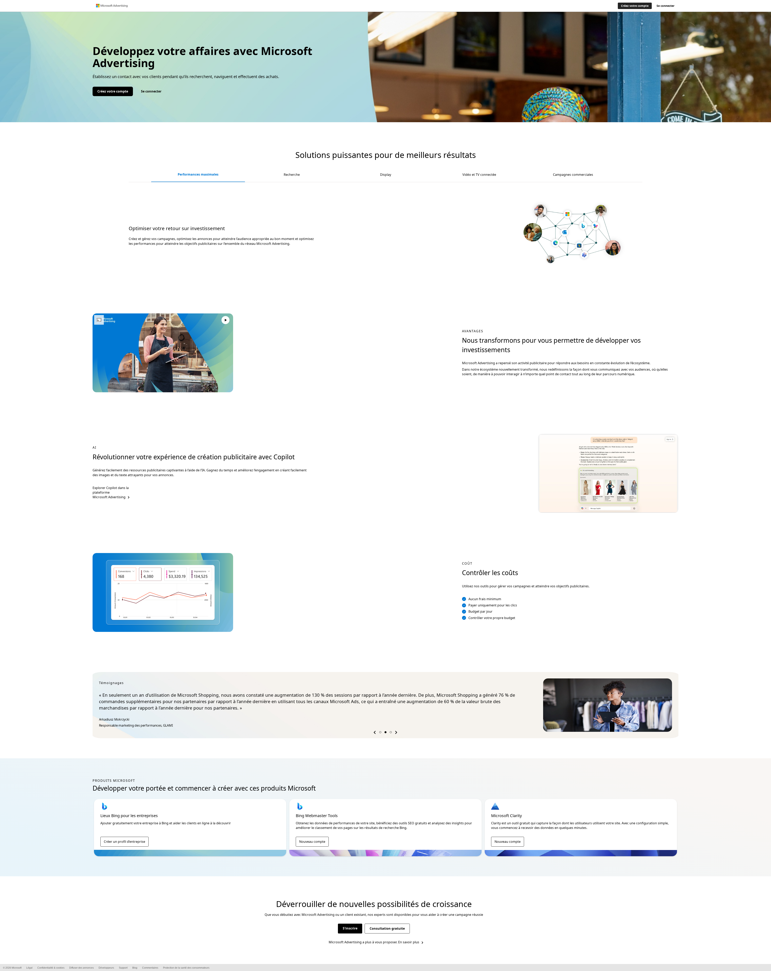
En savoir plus (408, 942)
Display (385, 174)
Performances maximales (198, 174)
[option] (385, 705)
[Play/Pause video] (225, 320)
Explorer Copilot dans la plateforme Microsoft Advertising (111, 492)
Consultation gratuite (387, 928)
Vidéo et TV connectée (479, 174)
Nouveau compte (312, 841)
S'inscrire (350, 928)
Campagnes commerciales (573, 174)
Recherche (292, 174)
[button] (375, 733)
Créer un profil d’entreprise (124, 841)
